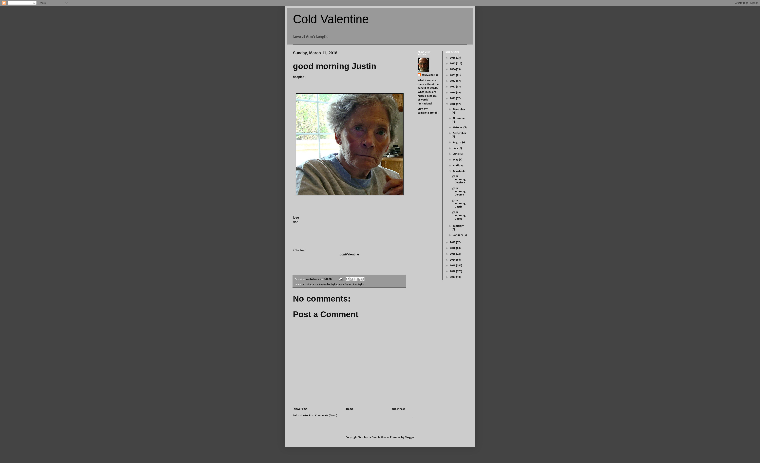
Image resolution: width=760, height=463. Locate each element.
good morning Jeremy (459, 191)
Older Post (398, 409)
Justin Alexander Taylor (324, 284)
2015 (453, 253)
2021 (453, 86)
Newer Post (300, 409)
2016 (453, 248)
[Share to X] (355, 279)
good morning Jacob (459, 215)
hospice (306, 284)
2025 (453, 63)
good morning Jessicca (459, 179)
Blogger (409, 437)
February (458, 226)
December (459, 109)
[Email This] (348, 279)
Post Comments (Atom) (323, 415)
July (456, 148)
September (459, 133)
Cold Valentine (331, 19)
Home (349, 409)
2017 (453, 242)
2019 (453, 98)
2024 (453, 69)
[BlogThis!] (351, 279)
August (457, 142)
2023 (453, 75)
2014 (453, 259)
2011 (453, 277)
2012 (453, 271)
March (457, 171)
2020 (453, 92)
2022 (453, 81)
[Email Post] (340, 279)
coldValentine (430, 75)
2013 (453, 265)
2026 (453, 57)
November (459, 118)
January (458, 235)
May (456, 159)
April (456, 165)
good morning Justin (459, 204)
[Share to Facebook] (359, 279)
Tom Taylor (358, 284)
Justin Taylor (345, 284)
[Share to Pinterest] (363, 279)
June (456, 154)
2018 (453, 104)
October (458, 127)
